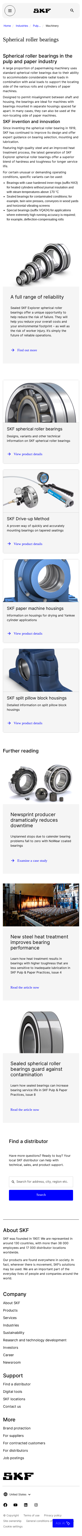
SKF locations (14, 1399)
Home (7, 25)
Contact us (12, 1406)
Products (10, 1310)
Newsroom (12, 1362)
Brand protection (17, 1428)
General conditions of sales (42, 1520)
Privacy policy (53, 1515)
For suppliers (13, 1436)
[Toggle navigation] (10, 10)
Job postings (13, 1458)
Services (10, 1318)
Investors (10, 1348)
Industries (22, 25)
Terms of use (31, 1515)
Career (8, 1355)
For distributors (15, 1450)
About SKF (11, 1303)
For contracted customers (24, 1443)
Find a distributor (17, 1384)
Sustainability (13, 1333)
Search (41, 1195)
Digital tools (12, 1392)
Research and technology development (35, 1340)
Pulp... (37, 25)
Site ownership (12, 1520)
